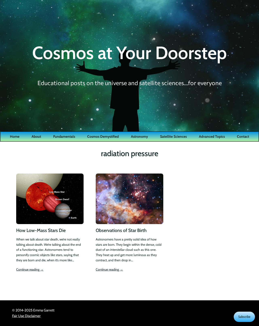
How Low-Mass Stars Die (41, 230)
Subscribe (244, 317)
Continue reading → (30, 269)
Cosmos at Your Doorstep (129, 53)
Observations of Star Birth (121, 230)
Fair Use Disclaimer (26, 316)
